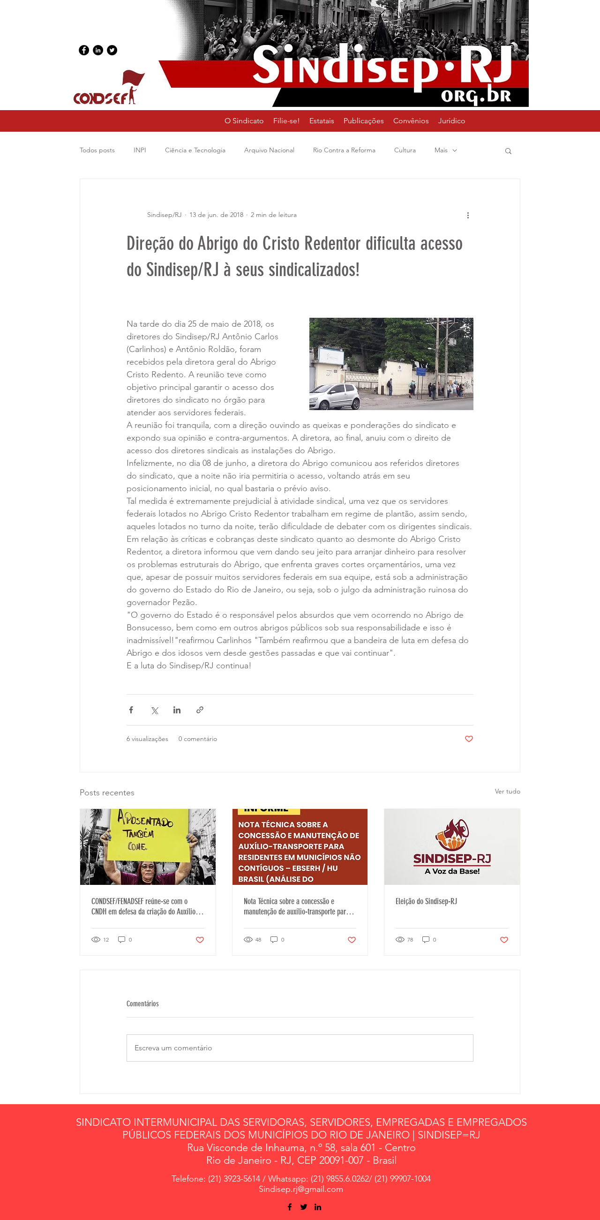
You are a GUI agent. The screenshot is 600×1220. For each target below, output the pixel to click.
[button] (322, 121)
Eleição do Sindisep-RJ (426, 901)
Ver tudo (507, 791)
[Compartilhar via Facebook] (131, 709)
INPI (140, 150)
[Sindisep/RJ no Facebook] (84, 50)
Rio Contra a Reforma (344, 150)
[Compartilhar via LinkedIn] (176, 709)
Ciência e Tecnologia (195, 150)
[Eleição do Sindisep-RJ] (452, 847)
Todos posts (97, 150)
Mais (441, 150)
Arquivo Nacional (269, 150)
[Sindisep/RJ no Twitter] (112, 50)
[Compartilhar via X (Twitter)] (154, 709)
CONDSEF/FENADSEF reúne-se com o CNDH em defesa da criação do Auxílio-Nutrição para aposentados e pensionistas (144, 906)
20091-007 (341, 1160)
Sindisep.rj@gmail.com (301, 1189)
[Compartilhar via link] (199, 709)
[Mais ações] (467, 214)
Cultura (405, 150)
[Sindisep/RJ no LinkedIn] (98, 50)
